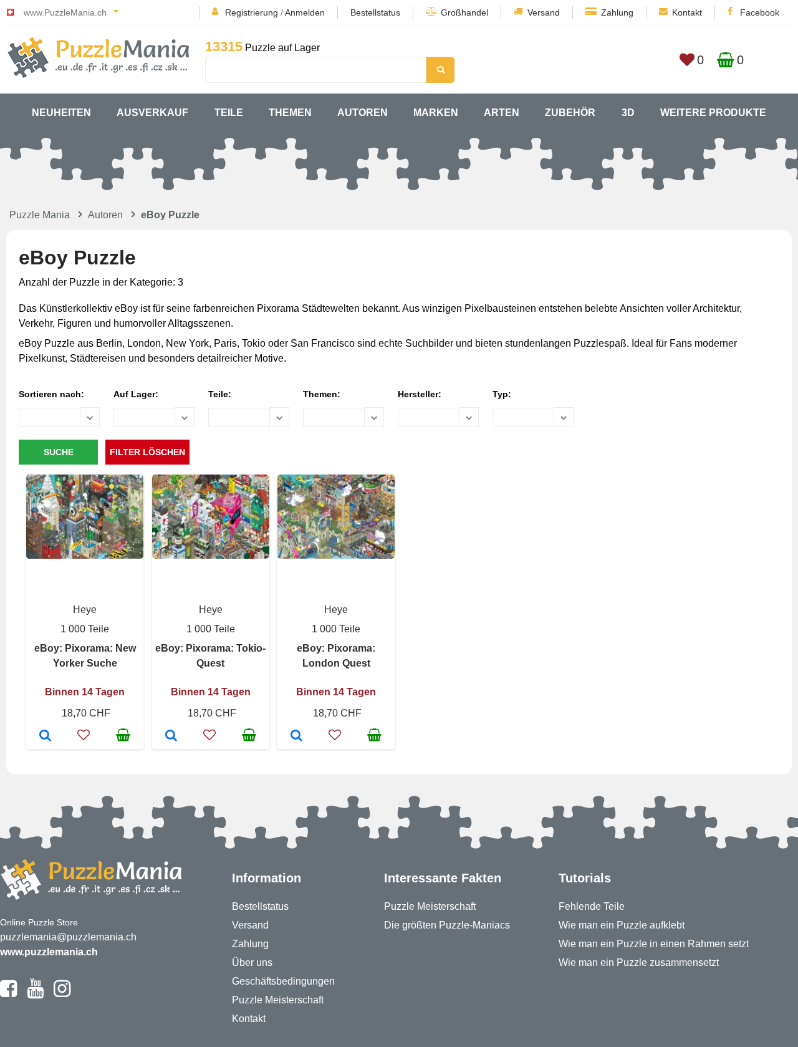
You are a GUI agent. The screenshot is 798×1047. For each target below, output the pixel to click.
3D (628, 112)
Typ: (502, 394)
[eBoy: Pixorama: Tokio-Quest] (171, 736)
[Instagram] (62, 994)
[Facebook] (8, 994)
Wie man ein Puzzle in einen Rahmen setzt (654, 943)
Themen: (321, 394)
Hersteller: (419, 394)
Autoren (362, 112)
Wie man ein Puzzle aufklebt (622, 925)
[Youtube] (35, 994)
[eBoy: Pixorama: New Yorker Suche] (45, 736)
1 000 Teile (84, 629)
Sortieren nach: (51, 394)
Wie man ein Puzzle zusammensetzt (639, 962)
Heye (85, 609)
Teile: (219, 394)
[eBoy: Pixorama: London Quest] (296, 736)
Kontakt (687, 12)
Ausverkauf (152, 112)
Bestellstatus (375, 12)
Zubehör (570, 112)
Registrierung (251, 12)
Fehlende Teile (592, 906)
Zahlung (617, 12)
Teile (228, 112)
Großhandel (464, 12)
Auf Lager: (135, 394)
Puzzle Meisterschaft (278, 1000)
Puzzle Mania (39, 215)
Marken (435, 112)
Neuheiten (61, 112)
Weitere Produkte (713, 112)
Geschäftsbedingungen (283, 981)
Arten (501, 112)
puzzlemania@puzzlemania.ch (68, 937)
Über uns (252, 962)
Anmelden (305, 12)
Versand (543, 12)
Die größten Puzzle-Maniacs (447, 925)
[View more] (84, 555)
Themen (290, 112)
